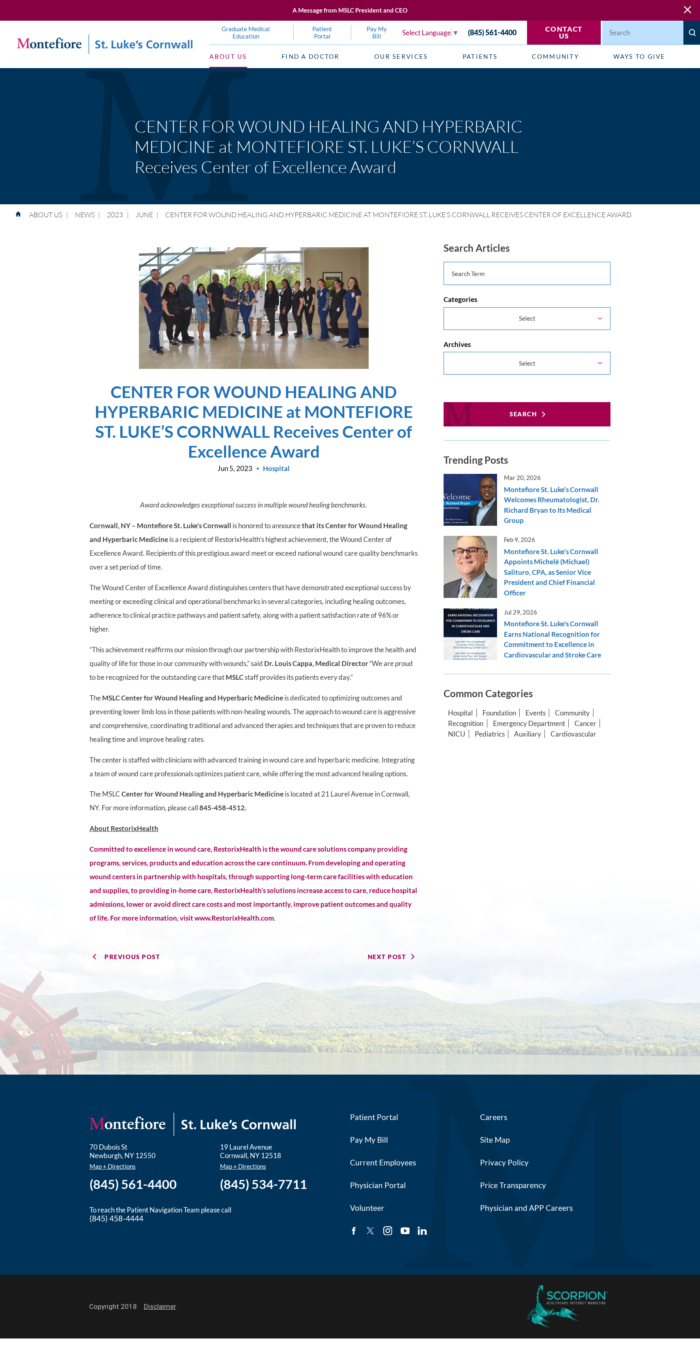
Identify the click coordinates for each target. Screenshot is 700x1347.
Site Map (495, 1139)
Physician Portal (378, 1185)
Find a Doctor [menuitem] (311, 56)
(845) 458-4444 (116, 1218)
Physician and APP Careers (526, 1208)
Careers (493, 1117)
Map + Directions (113, 1166)
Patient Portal (374, 1117)
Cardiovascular (573, 734)
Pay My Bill (369, 1139)
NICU (456, 734)
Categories (460, 299)
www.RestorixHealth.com (234, 918)
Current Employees (383, 1162)
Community (572, 713)
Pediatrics (490, 734)
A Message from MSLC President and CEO (350, 10)
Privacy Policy (504, 1162)
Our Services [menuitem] (401, 56)
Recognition (465, 723)
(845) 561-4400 (492, 32)
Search (523, 414)
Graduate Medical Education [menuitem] (246, 32)
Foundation (499, 713)
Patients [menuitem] (480, 56)
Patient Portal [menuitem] (322, 32)
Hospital (460, 713)
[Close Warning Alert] (687, 10)
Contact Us (564, 32)
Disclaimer (160, 1306)
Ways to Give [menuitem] (639, 56)
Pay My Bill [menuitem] (377, 32)
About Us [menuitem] (228, 56)
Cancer (585, 723)
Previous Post (132, 956)
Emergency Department (529, 723)
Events (535, 713)
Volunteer (367, 1208)
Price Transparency (513, 1185)
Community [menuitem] (555, 56)
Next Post (387, 956)
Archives (457, 344)
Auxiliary (527, 734)
